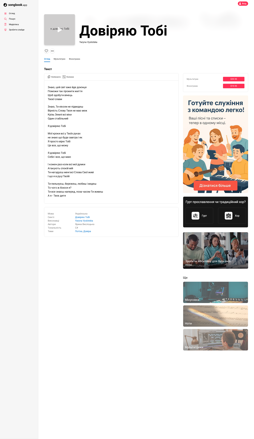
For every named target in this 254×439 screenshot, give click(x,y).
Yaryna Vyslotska (88, 42)
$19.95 (233, 86)
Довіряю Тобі (82, 217)
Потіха (78, 231)
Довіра (87, 231)
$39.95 (233, 79)
